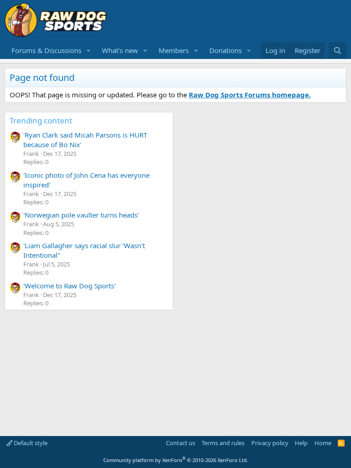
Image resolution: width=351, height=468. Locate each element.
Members (174, 50)
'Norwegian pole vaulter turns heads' (81, 214)
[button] (88, 50)
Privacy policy (269, 443)
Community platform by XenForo (175, 460)
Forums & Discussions (46, 50)
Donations (225, 50)
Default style (30, 443)
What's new (120, 50)
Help (301, 443)
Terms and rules (223, 443)
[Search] (337, 50)
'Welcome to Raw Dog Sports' (69, 285)
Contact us (180, 443)
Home (322, 443)
